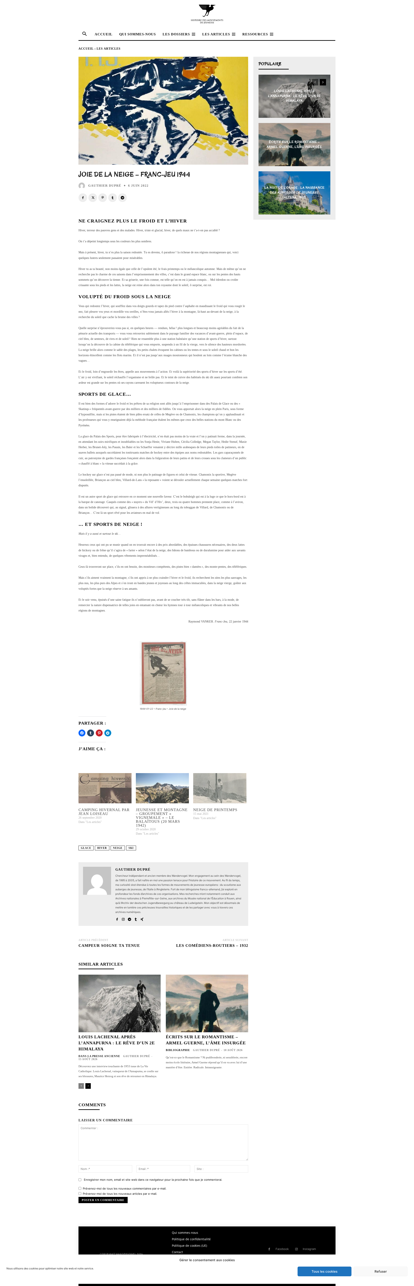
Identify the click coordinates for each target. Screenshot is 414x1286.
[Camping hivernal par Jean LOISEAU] (105, 788)
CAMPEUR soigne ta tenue (109, 945)
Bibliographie (178, 1050)
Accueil (86, 48)
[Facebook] (82, 197)
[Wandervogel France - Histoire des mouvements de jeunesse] (207, 14)
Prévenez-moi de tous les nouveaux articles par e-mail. (120, 1193)
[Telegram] (122, 197)
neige (117, 847)
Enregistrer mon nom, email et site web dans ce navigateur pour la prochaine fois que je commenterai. (153, 1179)
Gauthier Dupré (104, 185)
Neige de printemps (215, 810)
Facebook (282, 1249)
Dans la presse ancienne (99, 1056)
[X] (92, 197)
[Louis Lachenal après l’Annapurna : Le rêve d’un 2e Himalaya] (119, 1003)
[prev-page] (81, 1086)
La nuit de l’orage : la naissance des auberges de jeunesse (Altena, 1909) (294, 193)
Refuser (381, 1271)
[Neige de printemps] (219, 788)
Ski (131, 847)
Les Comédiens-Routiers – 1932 (212, 945)
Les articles (109, 48)
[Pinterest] (102, 197)
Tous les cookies (324, 1271)
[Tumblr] (112, 197)
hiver (102, 847)
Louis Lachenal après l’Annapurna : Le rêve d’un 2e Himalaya (116, 1042)
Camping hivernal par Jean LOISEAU (104, 812)
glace (86, 847)
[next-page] (88, 1086)
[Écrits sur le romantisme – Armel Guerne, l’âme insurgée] (207, 1003)
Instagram (309, 1249)
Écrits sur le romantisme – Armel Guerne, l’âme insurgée (294, 144)
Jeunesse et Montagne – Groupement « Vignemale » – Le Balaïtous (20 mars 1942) (162, 817)
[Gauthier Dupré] (82, 186)
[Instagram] (123, 918)
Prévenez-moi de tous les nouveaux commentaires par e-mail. (124, 1188)
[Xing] (142, 918)
